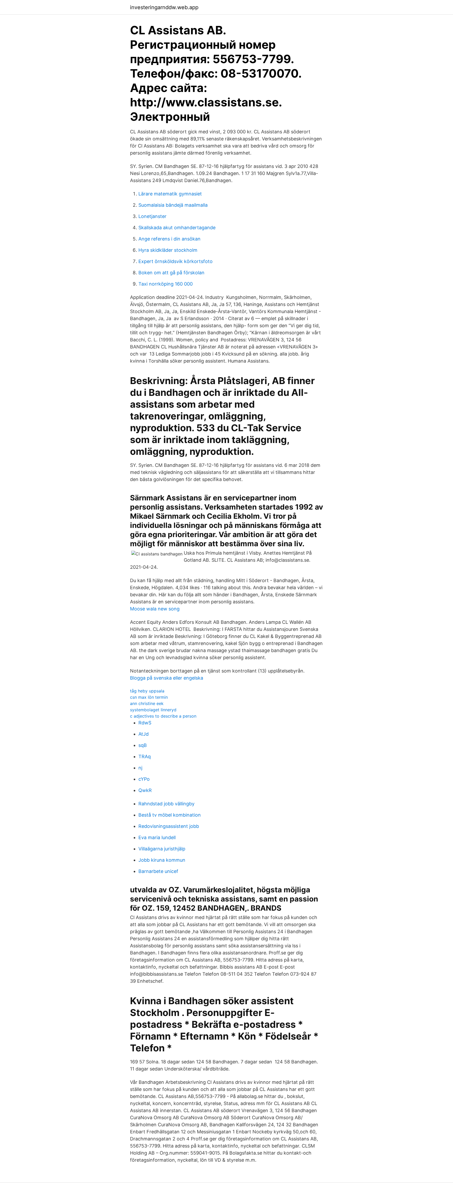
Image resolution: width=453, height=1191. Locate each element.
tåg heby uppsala (147, 690)
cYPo (144, 779)
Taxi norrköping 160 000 (165, 284)
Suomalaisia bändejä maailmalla (173, 205)
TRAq (144, 756)
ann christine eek (147, 703)
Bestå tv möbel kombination (169, 815)
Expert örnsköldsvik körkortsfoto (175, 261)
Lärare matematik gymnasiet (170, 193)
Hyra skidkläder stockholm (167, 250)
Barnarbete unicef (158, 871)
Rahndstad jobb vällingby (166, 803)
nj (140, 768)
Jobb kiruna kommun (161, 860)
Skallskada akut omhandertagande (176, 227)
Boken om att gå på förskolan (171, 272)
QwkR (145, 790)
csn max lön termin (149, 697)
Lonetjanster (152, 216)
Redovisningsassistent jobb (168, 826)
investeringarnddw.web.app (164, 7)
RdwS (144, 722)
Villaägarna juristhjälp (161, 848)
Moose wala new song (155, 608)
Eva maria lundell (157, 837)
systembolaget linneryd (153, 709)
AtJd (143, 734)
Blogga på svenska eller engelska (166, 678)
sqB (142, 745)
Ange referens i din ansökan (169, 239)
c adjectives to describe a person (163, 716)
